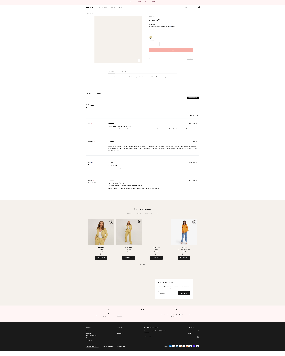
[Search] (192, 7)
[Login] (195, 7)
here (149, 314)
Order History (120, 333)
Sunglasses (148, 213)
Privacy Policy (89, 340)
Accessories (112, 7)
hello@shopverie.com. (175, 316)
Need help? (190, 59)
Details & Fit (124, 71)
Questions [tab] (98, 93)
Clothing (104, 7)
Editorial (120, 7)
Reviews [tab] (89, 93)
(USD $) (186, 7)
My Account (120, 330)
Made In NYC (101, 247)
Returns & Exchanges (91, 335)
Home (87, 13)
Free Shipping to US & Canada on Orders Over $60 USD (142, 1)
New (99, 7)
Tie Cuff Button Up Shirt (184, 249)
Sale (157, 213)
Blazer (101, 249)
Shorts (156, 249)
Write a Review (193, 98)
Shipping (88, 333)
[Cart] (198, 7)
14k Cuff (151, 16)
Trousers (128, 249)
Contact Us (89, 338)
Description (111, 71)
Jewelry (138, 213)
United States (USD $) (91, 346)
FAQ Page (119, 316)
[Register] (165, 336)
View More (142, 264)
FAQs (87, 330)
